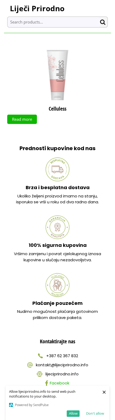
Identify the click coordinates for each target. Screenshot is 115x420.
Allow (73, 413)
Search (104, 22)
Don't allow (95, 413)
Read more (22, 119)
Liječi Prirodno (37, 8)
